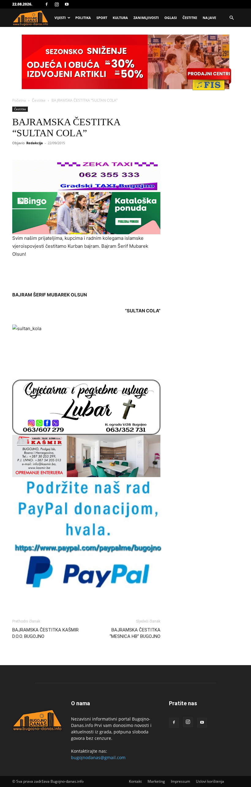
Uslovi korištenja (210, 781)
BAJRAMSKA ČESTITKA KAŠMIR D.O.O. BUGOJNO (45, 633)
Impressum (180, 781)
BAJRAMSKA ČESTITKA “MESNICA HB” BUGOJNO (135, 633)
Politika (83, 17)
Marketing (156, 781)
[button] (231, 18)
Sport (101, 17)
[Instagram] (56, 4)
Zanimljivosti (146, 17)
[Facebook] (46, 4)
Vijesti (60, 17)
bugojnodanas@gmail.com (98, 757)
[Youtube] (66, 4)
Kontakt (135, 781)
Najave (209, 17)
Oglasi (170, 17)
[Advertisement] (86, 275)
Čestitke (189, 17)
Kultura (120, 17)
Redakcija (34, 143)
